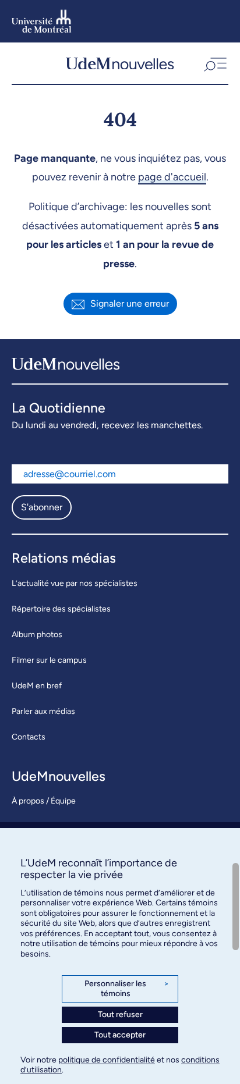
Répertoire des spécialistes (61, 609)
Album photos (37, 634)
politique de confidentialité (106, 1060)
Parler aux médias (43, 711)
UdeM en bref (37, 686)
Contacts (28, 737)
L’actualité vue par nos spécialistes (74, 583)
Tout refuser (120, 1014)
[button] (214, 63)
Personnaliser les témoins (126, 989)
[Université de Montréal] (42, 21)
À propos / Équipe (44, 801)
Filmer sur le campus (49, 660)
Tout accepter (120, 1035)
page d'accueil (172, 176)
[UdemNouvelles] (120, 63)
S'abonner (41, 507)
